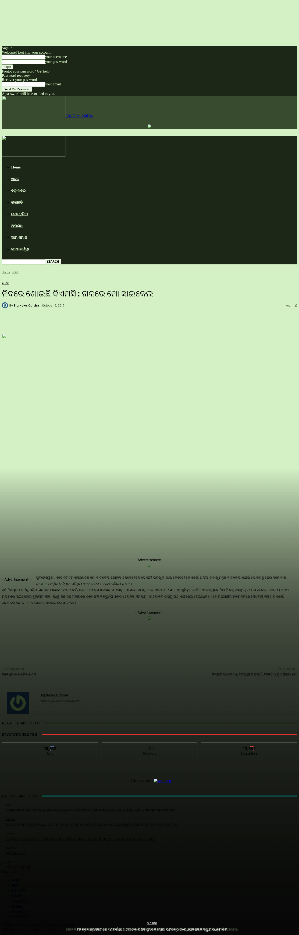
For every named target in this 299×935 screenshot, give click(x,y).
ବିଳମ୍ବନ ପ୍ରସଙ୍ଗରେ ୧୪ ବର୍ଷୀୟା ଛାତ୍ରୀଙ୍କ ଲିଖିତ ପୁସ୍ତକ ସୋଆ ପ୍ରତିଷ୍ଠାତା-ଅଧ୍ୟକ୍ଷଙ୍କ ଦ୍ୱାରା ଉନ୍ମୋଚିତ (152, 929)
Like (50, 746)
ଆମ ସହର (152, 923)
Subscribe (249, 746)
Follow (149, 746)
